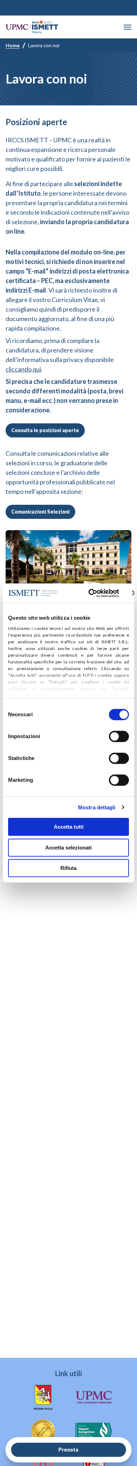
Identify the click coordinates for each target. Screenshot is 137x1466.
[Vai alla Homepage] (32, 27)
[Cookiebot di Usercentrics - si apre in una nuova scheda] (90, 593)
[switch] (119, 736)
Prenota (68, 1450)
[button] (127, 27)
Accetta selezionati (68, 848)
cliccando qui (23, 369)
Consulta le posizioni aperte (45, 430)
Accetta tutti (69, 827)
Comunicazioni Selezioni (40, 512)
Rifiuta (68, 868)
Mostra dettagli (97, 807)
